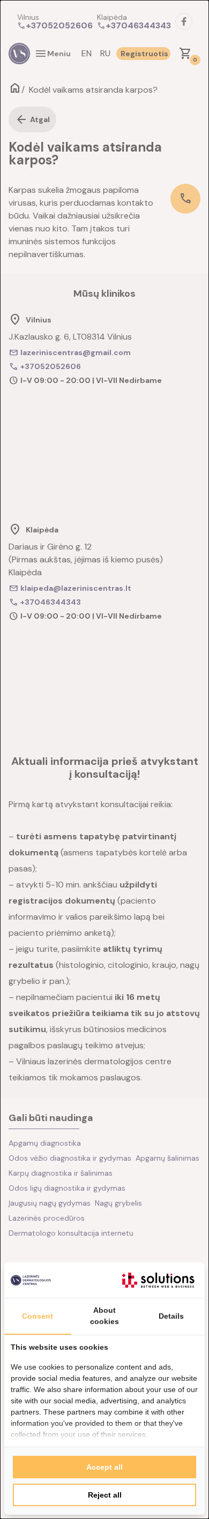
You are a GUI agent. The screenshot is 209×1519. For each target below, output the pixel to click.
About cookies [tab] (104, 1316)
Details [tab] (171, 1316)
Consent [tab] (37, 1316)
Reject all (105, 1495)
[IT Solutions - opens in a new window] (158, 1280)
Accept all (104, 1467)
